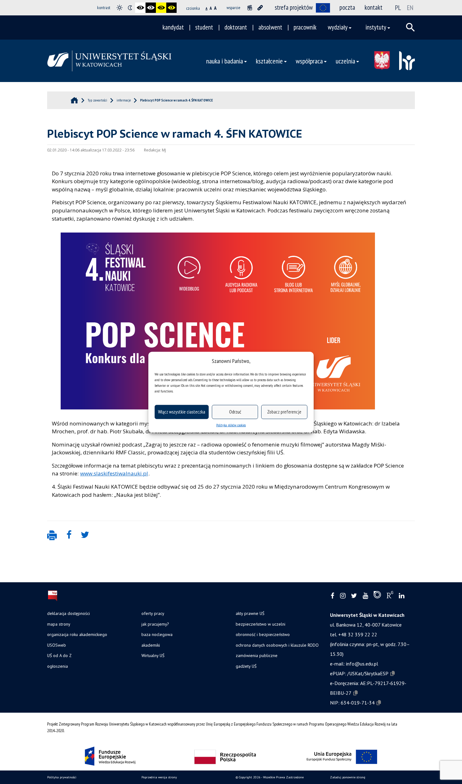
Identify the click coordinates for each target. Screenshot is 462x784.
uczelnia (345, 60)
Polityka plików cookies (231, 424)
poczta (347, 7)
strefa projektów (294, 7)
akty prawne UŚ (250, 613)
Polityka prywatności (61, 777)
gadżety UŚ (246, 666)
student (204, 27)
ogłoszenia (57, 666)
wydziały (338, 27)
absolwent (270, 27)
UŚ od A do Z (59, 655)
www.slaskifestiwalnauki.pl (114, 473)
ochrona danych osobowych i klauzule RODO (277, 645)
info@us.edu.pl (362, 664)
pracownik (305, 27)
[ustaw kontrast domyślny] (119, 8)
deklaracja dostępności (68, 613)
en (410, 7)
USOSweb (56, 645)
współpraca (309, 60)
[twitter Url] (354, 596)
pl (398, 7)
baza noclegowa (157, 634)
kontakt (373, 7)
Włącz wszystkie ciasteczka (181, 412)
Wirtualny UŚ (152, 655)
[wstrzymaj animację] (250, 8)
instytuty (376, 27)
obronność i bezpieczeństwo (263, 634)
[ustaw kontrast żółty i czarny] (171, 8)
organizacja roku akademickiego (77, 634)
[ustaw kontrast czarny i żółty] (161, 8)
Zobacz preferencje (284, 412)
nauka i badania (224, 60)
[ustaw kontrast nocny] (130, 8)
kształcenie (269, 60)
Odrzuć (235, 412)
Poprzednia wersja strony (159, 777)
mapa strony (58, 624)
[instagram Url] (342, 596)
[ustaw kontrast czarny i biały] (140, 8)
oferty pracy (152, 613)
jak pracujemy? (155, 624)
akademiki (150, 645)
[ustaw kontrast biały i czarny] (151, 8)
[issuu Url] (377, 596)
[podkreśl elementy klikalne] (260, 8)
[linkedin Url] (401, 596)
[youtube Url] (365, 596)
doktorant (235, 27)
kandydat (173, 27)
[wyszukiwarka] (410, 27)
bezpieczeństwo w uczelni (260, 624)
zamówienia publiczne (257, 655)
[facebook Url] (332, 596)
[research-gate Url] (390, 596)
